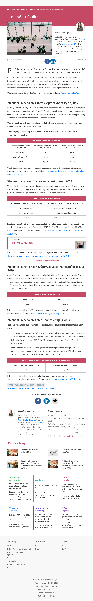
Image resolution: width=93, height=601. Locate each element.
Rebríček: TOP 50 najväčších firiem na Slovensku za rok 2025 (20, 517)
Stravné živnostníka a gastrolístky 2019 (46, 313)
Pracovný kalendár (14, 568)
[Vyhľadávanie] (85, 3)
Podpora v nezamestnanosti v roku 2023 (63, 433)
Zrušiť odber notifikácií (46, 596)
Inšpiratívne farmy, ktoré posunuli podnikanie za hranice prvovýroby (19, 486)
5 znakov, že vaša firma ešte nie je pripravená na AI (46, 526)
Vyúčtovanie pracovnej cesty (21, 385)
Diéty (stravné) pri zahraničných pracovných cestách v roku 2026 (72, 464)
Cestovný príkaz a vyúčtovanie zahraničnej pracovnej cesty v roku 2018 (38, 256)
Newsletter (39, 549)
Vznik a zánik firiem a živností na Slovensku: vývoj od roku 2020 (46, 495)
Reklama (65, 546)
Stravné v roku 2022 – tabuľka (22, 243)
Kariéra (64, 549)
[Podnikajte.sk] (46, 3)
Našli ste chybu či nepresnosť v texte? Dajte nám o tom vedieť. (31, 388)
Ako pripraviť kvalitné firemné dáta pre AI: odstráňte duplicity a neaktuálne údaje (43, 518)
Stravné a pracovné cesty (52, 10)
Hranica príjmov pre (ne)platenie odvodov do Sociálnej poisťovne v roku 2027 (71, 488)
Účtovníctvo (34, 10)
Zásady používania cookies (46, 586)
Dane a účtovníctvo (19, 10)
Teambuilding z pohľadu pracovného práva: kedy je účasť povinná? (71, 525)
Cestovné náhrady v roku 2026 (30, 451)
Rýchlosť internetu (14, 558)
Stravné (40, 385)
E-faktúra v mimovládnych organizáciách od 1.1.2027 (71, 497)
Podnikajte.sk (40, 583)
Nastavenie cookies (46, 593)
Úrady (37, 546)
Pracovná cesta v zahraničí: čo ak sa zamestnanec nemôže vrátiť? (31, 464)
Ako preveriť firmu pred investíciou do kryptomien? (20, 525)
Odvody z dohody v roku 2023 (59, 415)
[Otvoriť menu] (8, 3)
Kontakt (65, 553)
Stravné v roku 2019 (56, 171)
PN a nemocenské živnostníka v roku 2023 (64, 430)
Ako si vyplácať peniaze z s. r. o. (46, 486)
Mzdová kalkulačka (14, 546)
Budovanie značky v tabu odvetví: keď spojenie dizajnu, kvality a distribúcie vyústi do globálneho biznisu (20, 495)
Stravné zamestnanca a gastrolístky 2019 (63, 379)
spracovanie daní (68, 44)
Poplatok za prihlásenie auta (18, 565)
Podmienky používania (46, 590)
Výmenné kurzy (13, 561)
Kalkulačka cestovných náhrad (19, 549)
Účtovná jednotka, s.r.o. (26, 420)
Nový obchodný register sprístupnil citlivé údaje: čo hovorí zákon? (71, 516)
